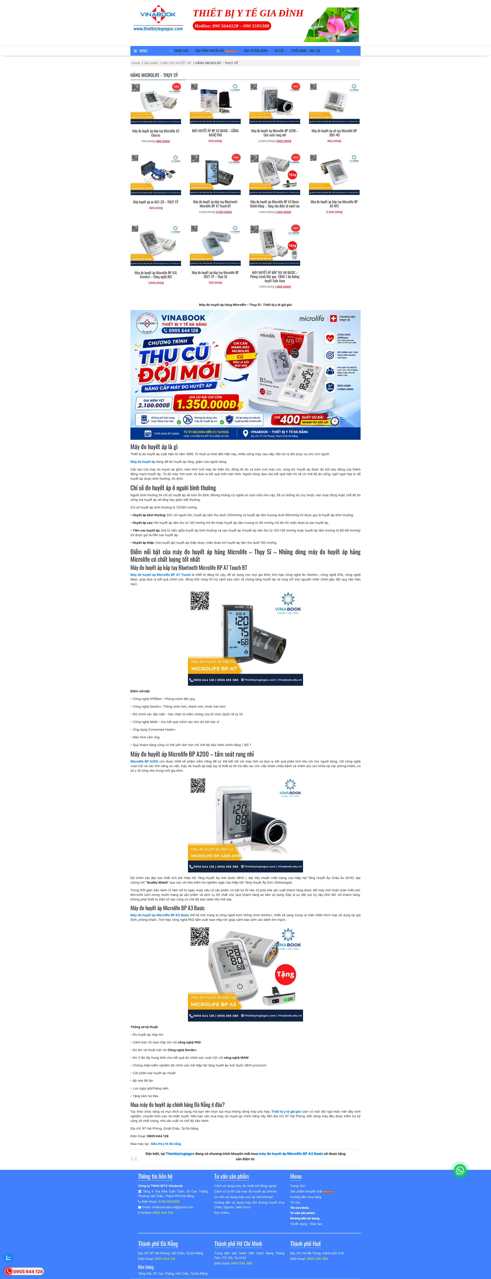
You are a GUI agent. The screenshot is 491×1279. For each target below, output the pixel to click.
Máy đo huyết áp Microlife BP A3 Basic (159, 915)
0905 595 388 (241, 1263)
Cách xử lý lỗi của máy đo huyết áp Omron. (245, 1191)
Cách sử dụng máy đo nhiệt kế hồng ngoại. (245, 1186)
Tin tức (279, 50)
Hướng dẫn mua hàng (305, 1197)
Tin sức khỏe (299, 1208)
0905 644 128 (162, 1213)
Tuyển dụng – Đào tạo (305, 50)
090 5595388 (256, 25)
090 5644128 (225, 25)
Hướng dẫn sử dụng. (305, 1218)
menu (143, 50)
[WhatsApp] (460, 1170)
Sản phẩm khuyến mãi (209, 50)
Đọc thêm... (222, 1213)
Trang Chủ (181, 50)
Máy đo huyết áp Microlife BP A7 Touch (160, 575)
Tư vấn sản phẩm (302, 1213)
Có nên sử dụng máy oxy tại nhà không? (243, 1197)
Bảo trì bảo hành (255, 50)
